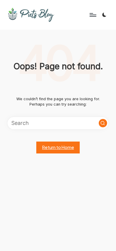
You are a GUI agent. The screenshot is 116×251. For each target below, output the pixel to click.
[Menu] (92, 14)
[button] (103, 123)
